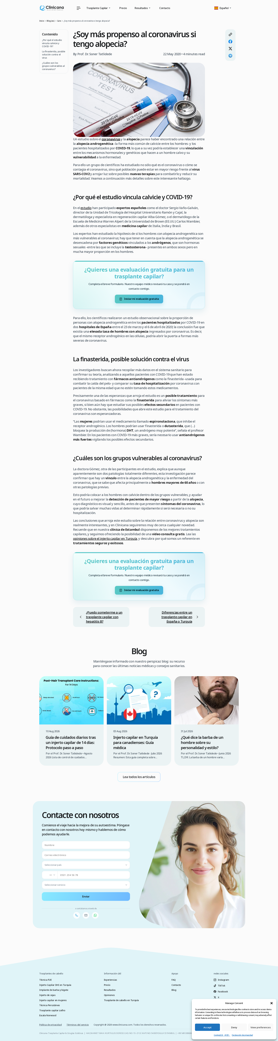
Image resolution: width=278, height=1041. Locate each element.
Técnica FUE (45, 979)
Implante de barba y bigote (53, 989)
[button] (271, 1003)
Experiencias (110, 979)
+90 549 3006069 (185, 1033)
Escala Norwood (47, 1015)
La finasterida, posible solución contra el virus (53, 54)
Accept (208, 1027)
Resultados (110, 989)
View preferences (260, 1027)
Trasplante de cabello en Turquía (121, 1000)
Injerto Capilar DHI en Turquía (55, 984)
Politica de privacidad (50, 1024)
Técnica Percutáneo (49, 1005)
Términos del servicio (77, 1024)
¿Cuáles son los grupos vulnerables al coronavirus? (53, 66)
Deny (234, 1027)
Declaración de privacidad (242, 1035)
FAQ (173, 979)
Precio (123, 8)
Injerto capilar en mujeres (53, 1000)
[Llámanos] (76, 915)
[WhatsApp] (95, 915)
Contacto (164, 8)
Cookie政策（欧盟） (222, 1035)
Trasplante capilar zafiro (52, 1010)
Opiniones (109, 995)
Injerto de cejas (47, 995)
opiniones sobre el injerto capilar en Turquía (105, 538)
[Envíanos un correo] (85, 915)
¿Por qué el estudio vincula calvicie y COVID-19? (52, 43)
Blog (173, 989)
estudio (85, 208)
